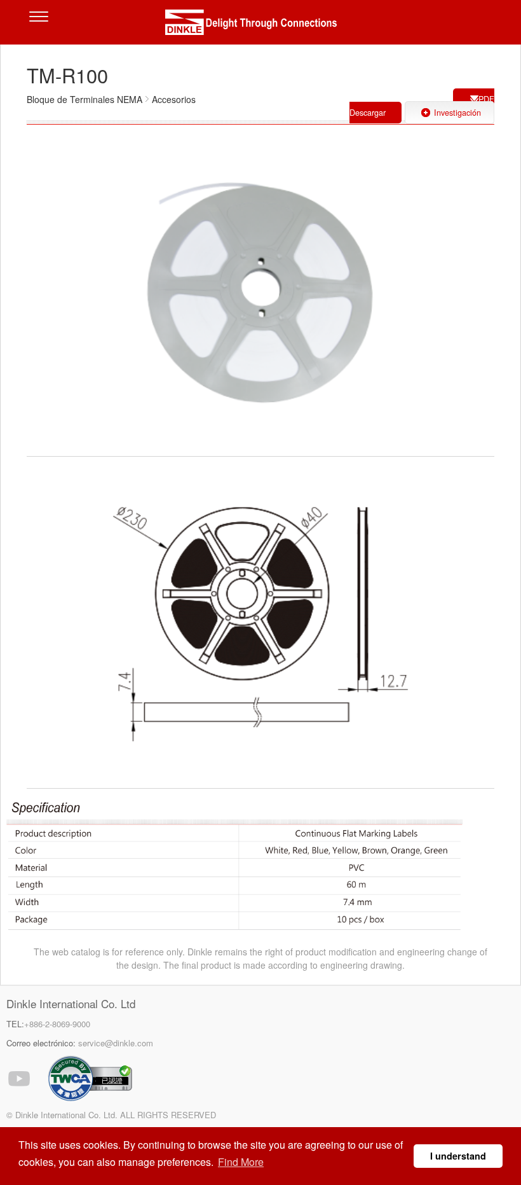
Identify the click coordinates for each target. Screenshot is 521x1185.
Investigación (457, 112)
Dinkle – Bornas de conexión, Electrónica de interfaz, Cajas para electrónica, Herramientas (260, 25)
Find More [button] (241, 1161)
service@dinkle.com (115, 1043)
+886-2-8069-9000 (57, 1024)
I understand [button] (458, 1155)
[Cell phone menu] (42, 25)
